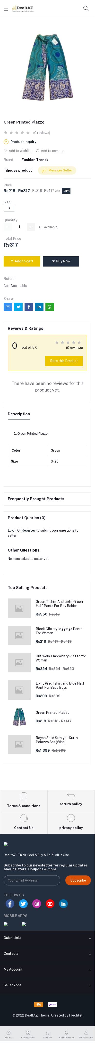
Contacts (11, 953)
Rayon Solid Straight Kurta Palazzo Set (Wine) (57, 740)
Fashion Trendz (35, 160)
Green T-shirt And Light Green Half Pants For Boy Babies (59, 604)
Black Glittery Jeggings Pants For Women (59, 631)
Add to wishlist (20, 151)
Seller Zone (13, 985)
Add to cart (23, 261)
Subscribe (78, 880)
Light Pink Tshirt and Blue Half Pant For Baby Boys (60, 685)
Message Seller (60, 170)
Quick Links (13, 938)
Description (19, 414)
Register (28, 530)
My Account (13, 969)
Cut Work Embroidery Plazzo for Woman (61, 658)
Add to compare (53, 151)
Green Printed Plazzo (52, 712)
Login (12, 530)
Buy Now (62, 261)
